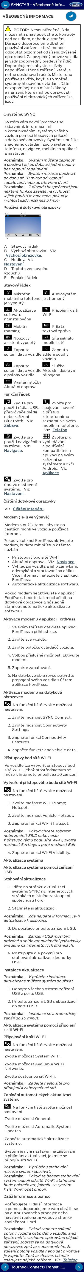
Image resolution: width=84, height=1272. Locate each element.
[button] (5, 5)
